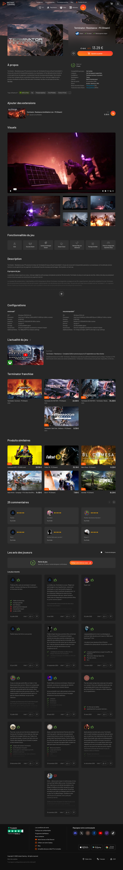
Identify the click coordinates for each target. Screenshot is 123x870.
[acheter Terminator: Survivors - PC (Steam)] (24, 389)
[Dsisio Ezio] (49, 513)
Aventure (93, 83)
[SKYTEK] (49, 727)
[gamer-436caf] (86, 629)
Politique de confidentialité (43, 830)
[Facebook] (94, 833)
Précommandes (49, 2)
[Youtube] (100, 833)
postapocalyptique (40, 92)
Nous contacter (39, 836)
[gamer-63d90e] (49, 580)
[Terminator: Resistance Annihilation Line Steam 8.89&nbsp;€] (16, 113)
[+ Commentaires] (114, 502)
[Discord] (75, 833)
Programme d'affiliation (42, 833)
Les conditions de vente (42, 827)
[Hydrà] (86, 532)
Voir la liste (89, 71)
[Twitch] (106, 833)
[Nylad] (49, 776)
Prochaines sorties (62, 2)
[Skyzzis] (86, 727)
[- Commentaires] (109, 502)
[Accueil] (9, 3)
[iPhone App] (84, 847)
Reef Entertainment (92, 79)
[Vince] (13, 532)
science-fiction (62, 92)
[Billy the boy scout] (13, 727)
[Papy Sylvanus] (86, 678)
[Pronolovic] (13, 580)
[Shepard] (86, 513)
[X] (81, 833)
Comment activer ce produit (94, 75)
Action (88, 83)
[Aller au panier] (111, 3)
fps (32, 92)
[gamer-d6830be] (13, 513)
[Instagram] (87, 833)
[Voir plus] (61, 597)
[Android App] (97, 847)
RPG (98, 83)
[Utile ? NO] (37, 616)
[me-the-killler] (49, 532)
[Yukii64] (13, 629)
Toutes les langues (110, 552)
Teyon (88, 77)
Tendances (39, 2)
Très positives (90, 85)
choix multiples (52, 92)
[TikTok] (113, 833)
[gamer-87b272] (49, 629)
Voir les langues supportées (94, 73)
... (69, 92)
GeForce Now (25, 92)
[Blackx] (86, 580)
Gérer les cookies (12, 859)
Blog (72, 2)
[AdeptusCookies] (49, 678)
